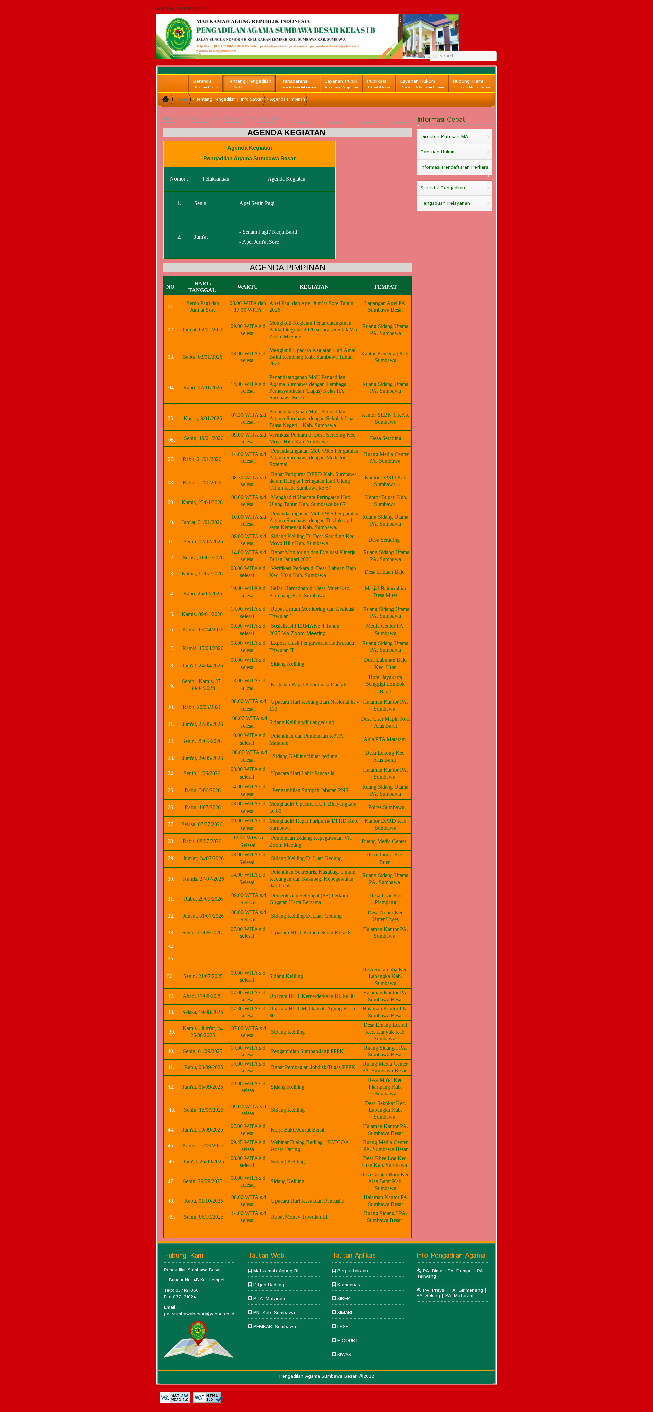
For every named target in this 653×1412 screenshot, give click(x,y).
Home (183, 99)
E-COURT (347, 1340)
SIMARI (344, 1312)
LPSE (342, 1326)
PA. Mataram (459, 1295)
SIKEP (343, 1298)
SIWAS (344, 1354)
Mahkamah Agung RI (275, 1271)
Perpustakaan (352, 1271)
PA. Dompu (460, 1271)
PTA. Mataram (269, 1298)
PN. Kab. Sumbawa (274, 1312)
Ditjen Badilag (268, 1284)
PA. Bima (433, 1271)
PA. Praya (434, 1290)
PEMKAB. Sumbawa (274, 1326)
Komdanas (348, 1284)
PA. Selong (429, 1295)
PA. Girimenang (466, 1290)
